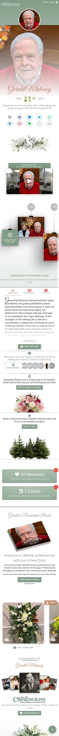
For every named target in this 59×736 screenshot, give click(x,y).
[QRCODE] (9, 117)
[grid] (29, 244)
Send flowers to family (29, 387)
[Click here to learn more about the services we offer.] (29, 700)
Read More (29, 341)
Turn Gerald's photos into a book (29, 276)
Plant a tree (29, 426)
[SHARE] (39, 123)
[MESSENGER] (29, 117)
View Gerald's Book (29, 579)
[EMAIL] (19, 123)
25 (56, 470)
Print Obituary (31, 346)
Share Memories (31, 713)
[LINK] (49, 123)
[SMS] (29, 123)
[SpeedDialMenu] (52, 729)
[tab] (13, 291)
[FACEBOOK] (19, 117)
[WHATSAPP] (49, 117)
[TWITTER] (39, 117)
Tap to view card (25, 648)
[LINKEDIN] (9, 123)
